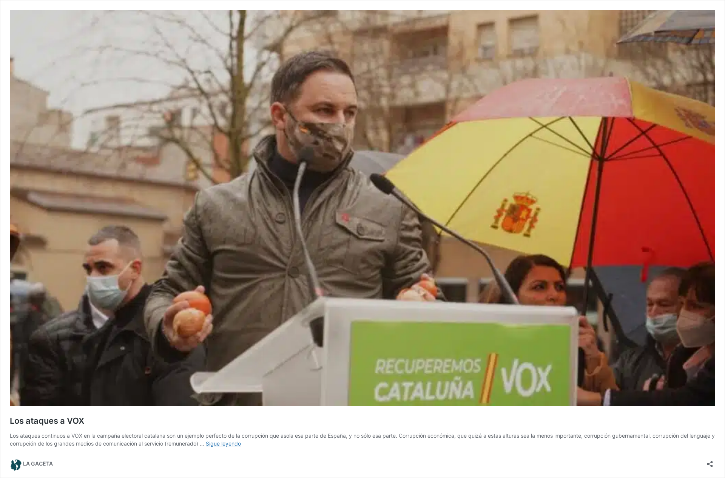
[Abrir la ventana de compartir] (710, 461)
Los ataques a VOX (47, 421)
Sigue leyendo (223, 443)
